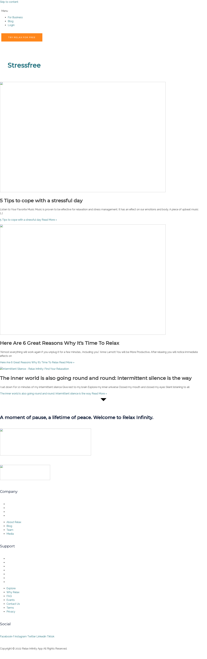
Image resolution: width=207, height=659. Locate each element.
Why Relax (13, 562)
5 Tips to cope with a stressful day (41, 201)
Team (10, 511)
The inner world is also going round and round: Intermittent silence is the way (96, 378)
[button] (103, 11)
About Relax (14, 504)
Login (11, 25)
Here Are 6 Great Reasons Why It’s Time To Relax (59, 343)
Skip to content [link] (9, 1)
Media (11, 515)
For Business (15, 17)
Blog (10, 21)
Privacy (11, 581)
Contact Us (14, 574)
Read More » (28, 219)
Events (11, 570)
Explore (11, 558)
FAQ (10, 566)
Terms (11, 578)
